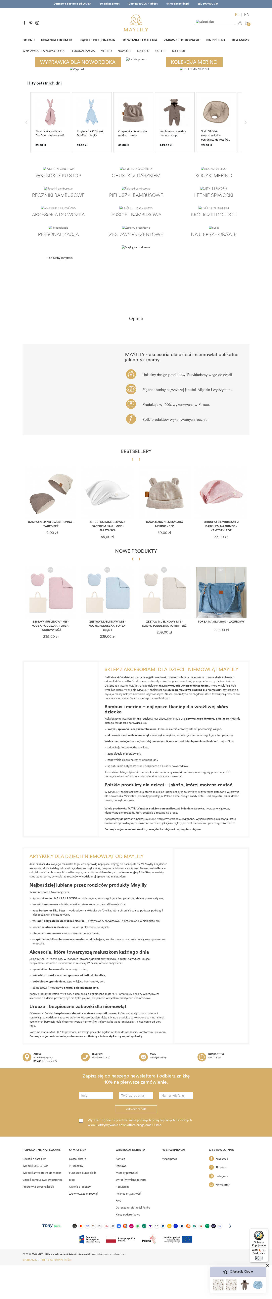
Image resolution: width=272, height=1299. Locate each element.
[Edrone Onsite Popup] (136, 649)
